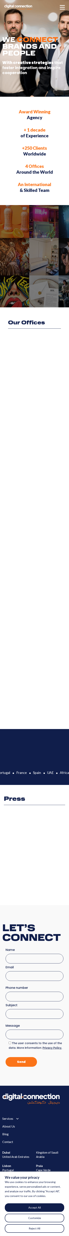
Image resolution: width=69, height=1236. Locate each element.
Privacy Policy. (52, 1048)
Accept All (34, 1207)
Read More (14, 891)
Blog (5, 1134)
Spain (35, 772)
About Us (8, 1126)
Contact (7, 1142)
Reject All (34, 1228)
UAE (48, 772)
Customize (34, 1218)
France (20, 772)
